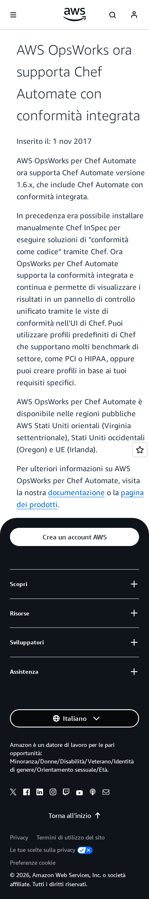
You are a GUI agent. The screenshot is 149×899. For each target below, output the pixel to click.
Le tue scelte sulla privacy (42, 849)
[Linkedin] (39, 793)
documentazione (76, 492)
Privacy (19, 837)
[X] (13, 793)
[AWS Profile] (134, 15)
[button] (74, 537)
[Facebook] (26, 793)
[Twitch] (66, 793)
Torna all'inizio (69, 815)
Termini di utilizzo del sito (70, 837)
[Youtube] (79, 793)
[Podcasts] (92, 793)
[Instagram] (53, 793)
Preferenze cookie (32, 862)
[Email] (106, 793)
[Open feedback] (139, 449)
